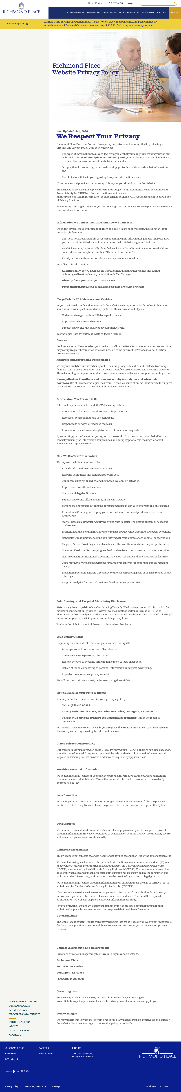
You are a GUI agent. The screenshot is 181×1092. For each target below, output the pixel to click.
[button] (131, 3)
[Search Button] (174, 3)
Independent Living (23, 1002)
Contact (15, 1035)
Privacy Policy (11, 1086)
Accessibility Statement (35, 1086)
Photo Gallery (19, 1022)
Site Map (55, 1086)
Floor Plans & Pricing (24, 1014)
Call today (122, 25)
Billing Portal (94, 3)
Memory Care (18, 1010)
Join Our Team (19, 1031)
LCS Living (10, 1059)
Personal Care (19, 1006)
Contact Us (10, 1053)
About (13, 1026)
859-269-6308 (115, 3)
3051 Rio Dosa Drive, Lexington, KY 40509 (82, 1055)
